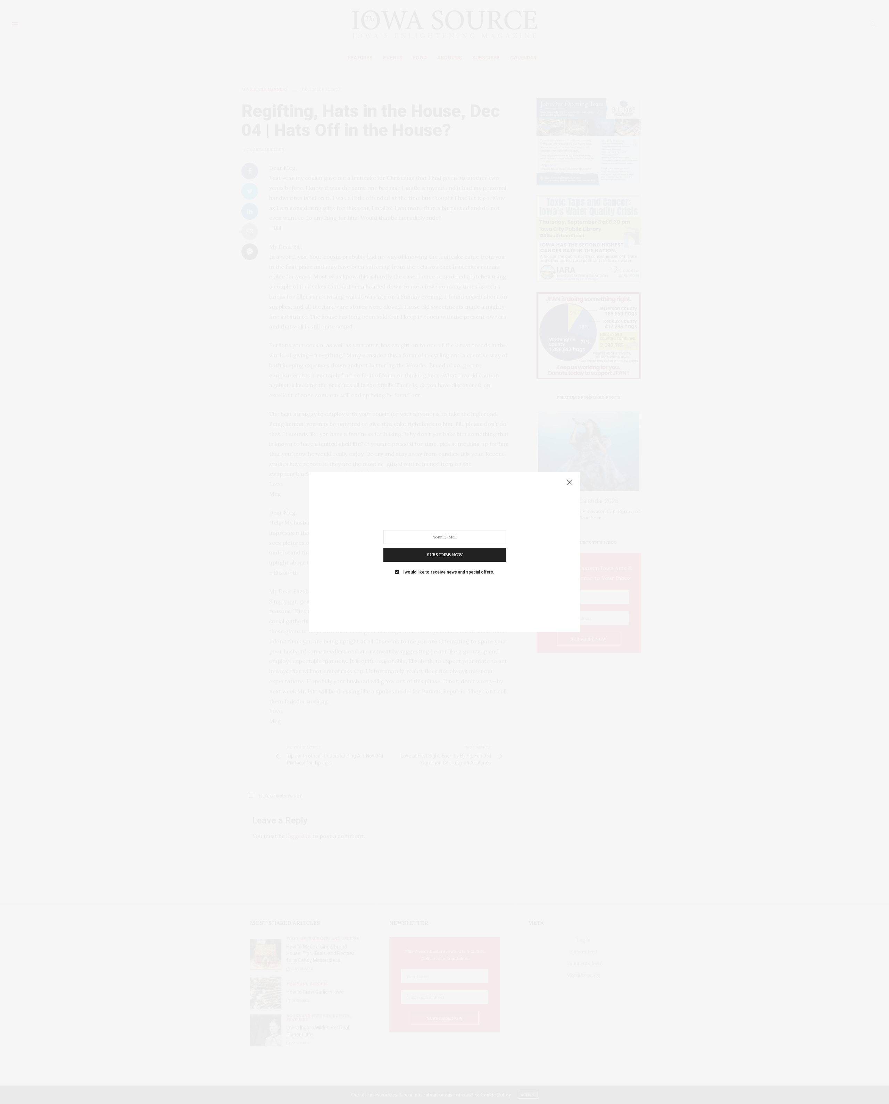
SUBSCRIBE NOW (445, 554)
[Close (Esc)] (569, 483)
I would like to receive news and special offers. (448, 572)
